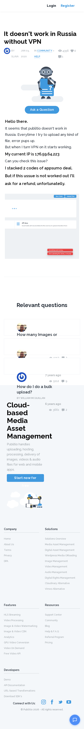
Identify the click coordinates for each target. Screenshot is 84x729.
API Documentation (14, 685)
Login (51, 6)
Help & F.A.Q (52, 631)
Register (68, 6)
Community (44, 50)
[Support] (75, 720)
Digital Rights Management (60, 577)
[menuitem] (21, 538)
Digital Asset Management (59, 550)
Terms (7, 550)
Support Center (53, 614)
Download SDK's (13, 696)
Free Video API (12, 653)
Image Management (56, 561)
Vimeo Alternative (55, 589)
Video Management (56, 566)
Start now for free (25, 479)
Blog (47, 626)
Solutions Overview (55, 538)
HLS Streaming (12, 614)
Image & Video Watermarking (20, 626)
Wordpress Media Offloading (61, 555)
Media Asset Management (59, 544)
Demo (7, 679)
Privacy (8, 555)
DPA (6, 561)
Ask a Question (42, 110)
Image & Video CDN (15, 631)
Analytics (9, 637)
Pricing (49, 642)
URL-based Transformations (19, 690)
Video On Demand (14, 648)
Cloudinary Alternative (57, 583)
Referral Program (54, 637)
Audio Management (56, 572)
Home (7, 538)
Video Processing (13, 620)
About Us (9, 544)
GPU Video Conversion (16, 642)
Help (37, 56)
